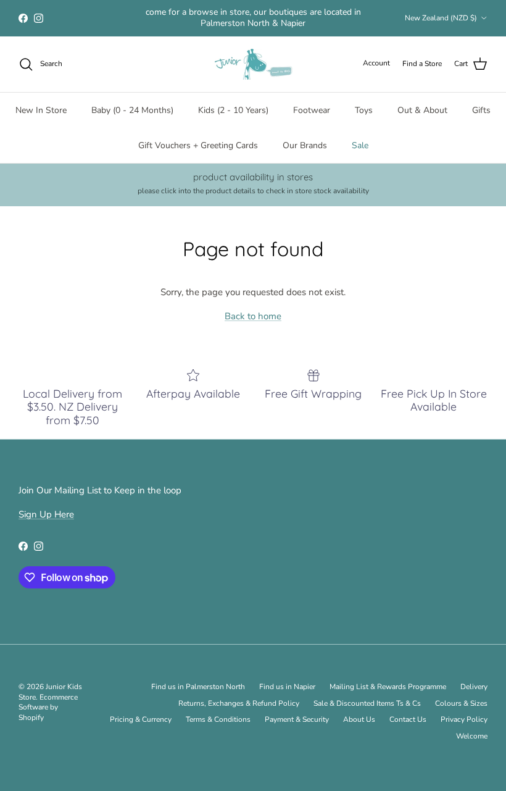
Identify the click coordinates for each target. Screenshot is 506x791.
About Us (359, 719)
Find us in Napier (287, 687)
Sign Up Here (46, 514)
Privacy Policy (464, 719)
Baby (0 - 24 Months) (132, 110)
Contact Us (407, 719)
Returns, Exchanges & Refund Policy (238, 703)
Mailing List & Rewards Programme (388, 687)
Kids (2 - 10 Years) (233, 110)
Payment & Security (297, 719)
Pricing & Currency (141, 719)
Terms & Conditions (218, 719)
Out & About (422, 110)
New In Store (41, 110)
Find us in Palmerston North (198, 687)
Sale (360, 145)
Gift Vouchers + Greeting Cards (198, 145)
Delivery (473, 687)
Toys (364, 110)
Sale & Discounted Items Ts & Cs (367, 703)
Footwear (311, 110)
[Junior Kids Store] (253, 64)
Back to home (253, 316)
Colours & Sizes (461, 703)
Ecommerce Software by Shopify (48, 707)
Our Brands (305, 145)
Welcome (471, 736)
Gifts (481, 110)
